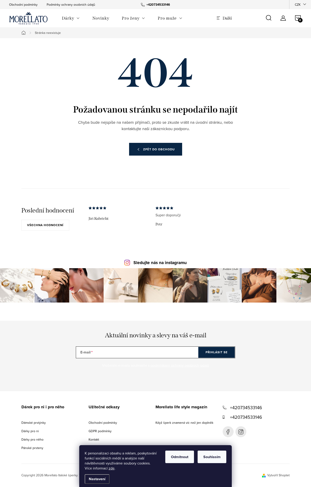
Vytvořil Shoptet (278, 475)
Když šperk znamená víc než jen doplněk (184, 422)
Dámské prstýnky (33, 423)
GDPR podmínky (100, 431)
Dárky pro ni (30, 431)
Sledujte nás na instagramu (160, 262)
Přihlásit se (217, 352)
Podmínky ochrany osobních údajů (71, 4)
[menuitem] (71, 18)
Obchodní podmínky (23, 4)
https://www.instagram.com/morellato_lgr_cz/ (240, 431)
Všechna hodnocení (45, 225)
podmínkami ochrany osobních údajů (179, 365)
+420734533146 (246, 407)
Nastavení (97, 479)
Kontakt (94, 439)
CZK (298, 4)
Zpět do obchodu (159, 149)
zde (112, 468)
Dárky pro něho (32, 439)
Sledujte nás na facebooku (228, 431)
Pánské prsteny (32, 448)
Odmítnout (179, 456)
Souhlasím (212, 456)
